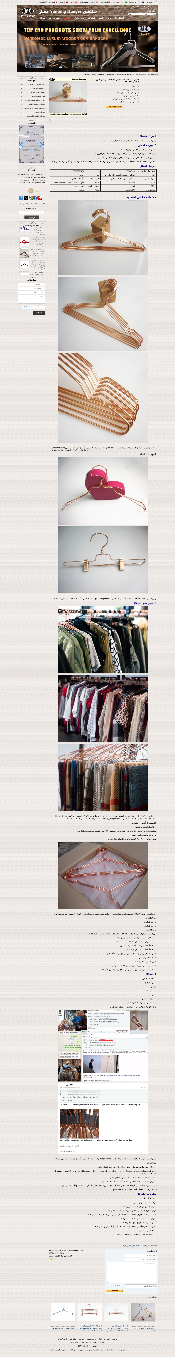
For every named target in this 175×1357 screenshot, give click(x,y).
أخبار (101, 18)
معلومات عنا (54, 18)
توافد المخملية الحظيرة (38, 96)
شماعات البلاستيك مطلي (37, 104)
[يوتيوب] (40, 198)
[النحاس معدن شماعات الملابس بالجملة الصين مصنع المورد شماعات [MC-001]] (68, 97)
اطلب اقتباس (151, 11)
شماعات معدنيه (141, 74)
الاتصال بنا (119, 18)
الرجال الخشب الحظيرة (37, 84)
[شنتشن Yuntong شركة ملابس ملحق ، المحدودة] (28, 12)
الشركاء (91, 18)
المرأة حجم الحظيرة (142, 1245)
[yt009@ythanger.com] (50, 1259)
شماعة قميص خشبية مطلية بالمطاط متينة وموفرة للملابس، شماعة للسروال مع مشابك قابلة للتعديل (37, 247)
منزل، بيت (154, 74)
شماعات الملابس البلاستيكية (36, 116)
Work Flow (61, 1339)
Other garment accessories (35, 108)
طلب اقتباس (72, 1339)
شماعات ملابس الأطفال (37, 92)
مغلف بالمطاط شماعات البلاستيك (34, 100)
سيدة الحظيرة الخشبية (38, 88)
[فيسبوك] (35, 198)
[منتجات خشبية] (87, 72)
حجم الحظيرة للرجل (128, 1245)
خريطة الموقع (91, 1339)
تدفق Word (79, 18)
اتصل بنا (36, 191)
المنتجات (67, 18)
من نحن (114, 1339)
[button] (87, 70)
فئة (149, 74)
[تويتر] (26, 198)
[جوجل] (31, 198)
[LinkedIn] (21, 198)
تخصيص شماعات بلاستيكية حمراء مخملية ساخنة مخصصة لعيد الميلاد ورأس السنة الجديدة (37, 273)
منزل (42, 18)
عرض (109, 18)
